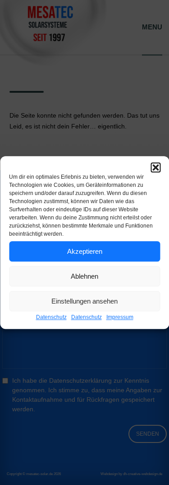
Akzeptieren (84, 251)
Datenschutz (51, 317)
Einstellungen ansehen (84, 301)
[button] (155, 167)
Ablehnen (84, 276)
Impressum (119, 317)
